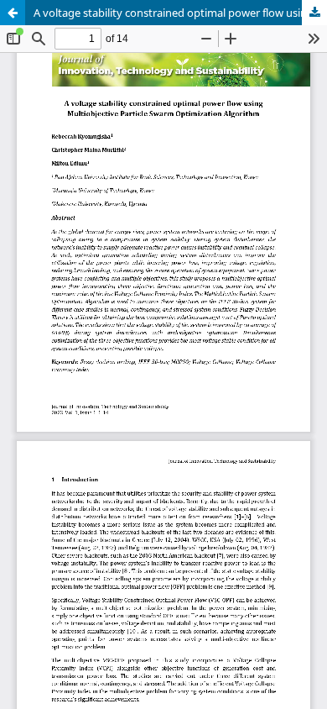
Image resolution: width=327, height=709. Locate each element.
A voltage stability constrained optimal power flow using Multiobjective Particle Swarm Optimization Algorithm (180, 12)
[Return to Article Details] (12, 12)
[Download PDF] (314, 12)
